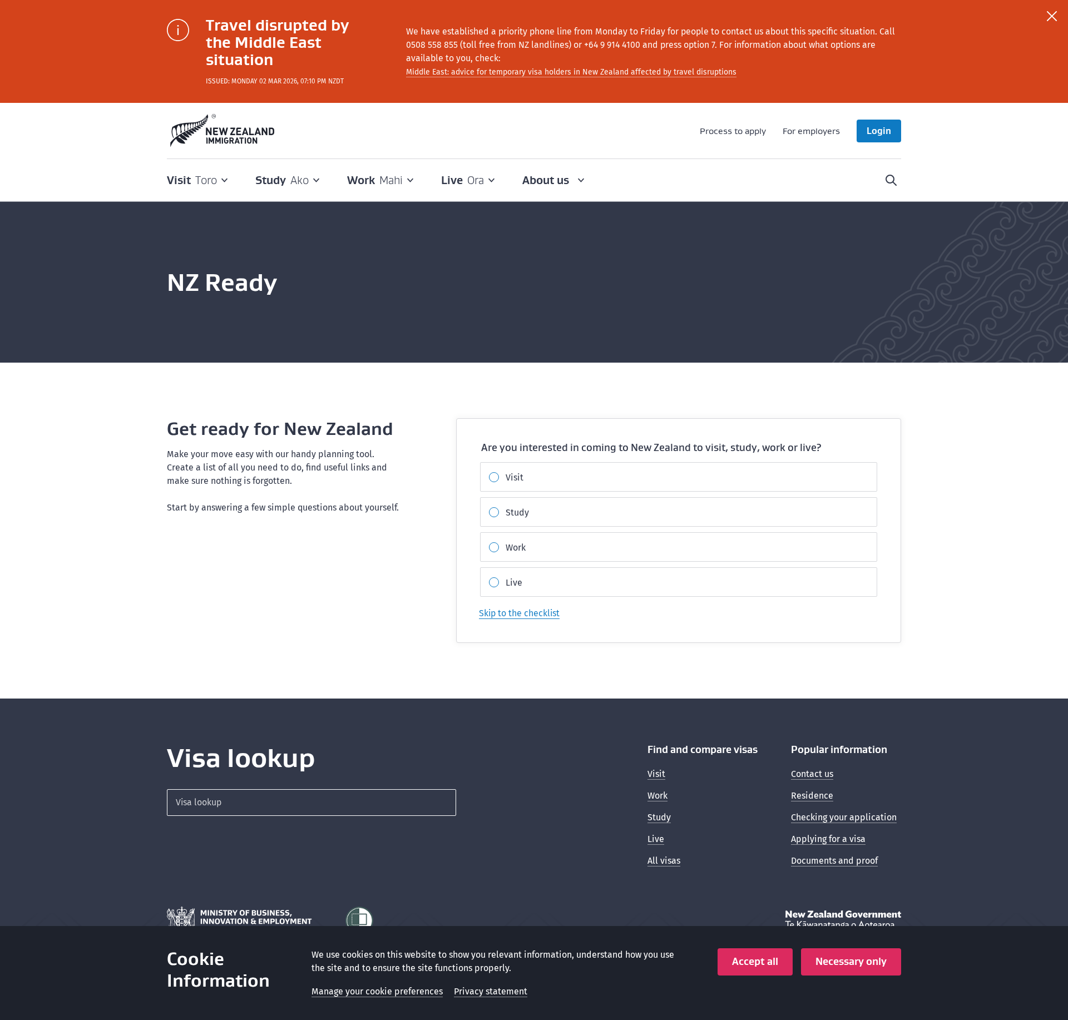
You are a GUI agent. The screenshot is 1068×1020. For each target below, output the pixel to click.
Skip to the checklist (519, 613)
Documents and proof (834, 860)
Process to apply (733, 130)
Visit (514, 477)
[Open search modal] (891, 180)
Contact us (812, 774)
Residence (812, 795)
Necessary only (851, 961)
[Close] (1052, 16)
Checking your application (844, 817)
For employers (811, 130)
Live (514, 582)
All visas (663, 860)
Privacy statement (490, 991)
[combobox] (311, 802)
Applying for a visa (828, 839)
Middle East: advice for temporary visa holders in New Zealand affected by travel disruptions (571, 72)
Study (517, 512)
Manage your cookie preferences (377, 991)
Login (879, 130)
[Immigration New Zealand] (222, 130)
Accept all (755, 961)
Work (516, 547)
